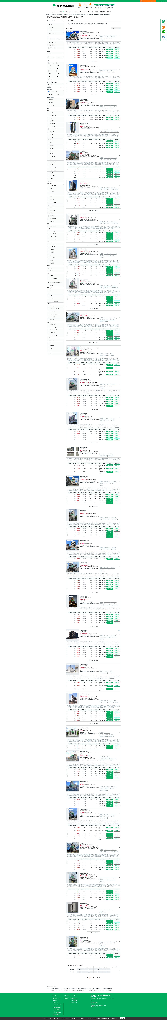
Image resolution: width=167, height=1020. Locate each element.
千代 (87, 65)
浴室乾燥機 (52, 249)
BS (50, 292)
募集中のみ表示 (52, 33)
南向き (51, 351)
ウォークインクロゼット (55, 278)
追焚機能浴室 (52, 246)
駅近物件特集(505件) (82, 988)
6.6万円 (80, 969)
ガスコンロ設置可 (53, 167)
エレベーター (52, 207)
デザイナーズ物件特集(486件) (94, 988)
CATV (51, 295)
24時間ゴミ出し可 (53, 329)
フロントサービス (53, 327)
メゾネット (52, 194)
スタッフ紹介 (95, 11)
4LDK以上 (51, 79)
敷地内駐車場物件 (57, 1007)
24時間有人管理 (53, 324)
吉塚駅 (84, 23)
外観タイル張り (53, 226)
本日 (57, 91)
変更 (62, 20)
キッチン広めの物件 (57, 1012)
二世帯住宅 (52, 153)
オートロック (52, 305)
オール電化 (52, 205)
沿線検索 (80, 7)
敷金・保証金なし (52, 42)
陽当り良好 (52, 120)
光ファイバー (52, 298)
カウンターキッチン (54, 239)
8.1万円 (89, 969)
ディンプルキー (53, 316)
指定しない (51, 91)
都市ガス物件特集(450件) (106, 988)
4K (49, 76)
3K (57, 71)
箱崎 (86, 248)
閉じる (122, 1018)
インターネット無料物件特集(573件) (69, 988)
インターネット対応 (54, 301)
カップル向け (52, 175)
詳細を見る (110, 49)
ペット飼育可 (52, 112)
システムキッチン (53, 236)
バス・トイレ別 (53, 244)
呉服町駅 (95, 23)
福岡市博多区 (83, 65)
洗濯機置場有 (52, 221)
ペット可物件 (73, 995)
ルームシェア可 (53, 170)
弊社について (69, 11)
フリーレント (52, 156)
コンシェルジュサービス (55, 335)
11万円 (97, 969)
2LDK (50, 71)
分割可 (51, 142)
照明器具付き (52, 210)
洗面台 (51, 255)
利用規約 (55, 1000)
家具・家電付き (53, 218)
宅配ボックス (52, 311)
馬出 (86, 313)
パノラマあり (52, 105)
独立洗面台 (52, 263)
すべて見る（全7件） (93, 210)
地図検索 (90, 7)
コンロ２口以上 (53, 231)
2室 (106, 972)
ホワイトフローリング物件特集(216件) (107, 990)
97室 (89, 972)
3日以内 (50, 94)
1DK (50, 65)
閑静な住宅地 (52, 123)
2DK (58, 68)
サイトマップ (55, 1002)
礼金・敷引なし (52, 45)
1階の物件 (52, 345)
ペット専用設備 (53, 115)
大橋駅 (102, 23)
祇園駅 (77, 23)
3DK (50, 73)
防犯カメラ (52, 319)
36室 (98, 972)
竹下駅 (80, 23)
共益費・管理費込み (53, 47)
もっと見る (117, 44)
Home (55, 11)
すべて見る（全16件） (93, 723)
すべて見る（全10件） (93, 244)
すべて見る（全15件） (93, 592)
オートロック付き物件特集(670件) (54, 988)
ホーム (54, 995)
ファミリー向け (53, 181)
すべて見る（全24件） (93, 95)
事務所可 (51, 134)
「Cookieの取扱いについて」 (105, 1018)
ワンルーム (51, 63)
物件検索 (60, 11)
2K (49, 68)
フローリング (52, 188)
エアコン (51, 268)
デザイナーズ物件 (74, 1000)
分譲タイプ (52, 145)
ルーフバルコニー (53, 202)
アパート (51, 24)
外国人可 (51, 164)
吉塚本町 (87, 379)
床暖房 (51, 270)
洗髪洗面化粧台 (53, 257)
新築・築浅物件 (74, 997)
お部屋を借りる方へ (78, 11)
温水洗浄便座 (52, 252)
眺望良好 (51, 150)
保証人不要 (52, 131)
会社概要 (55, 997)
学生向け (51, 172)
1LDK (58, 65)
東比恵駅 (73, 23)
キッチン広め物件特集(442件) (53, 990)
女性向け (51, 178)
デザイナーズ (52, 126)
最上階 (51, 348)
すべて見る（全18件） (93, 409)
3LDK (58, 73)
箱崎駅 (98, 23)
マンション (51, 27)
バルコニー (52, 199)
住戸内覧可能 (52, 332)
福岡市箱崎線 (83, 38)
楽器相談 (51, 118)
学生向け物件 (56, 1014)
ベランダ (51, 196)
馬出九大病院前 (90, 38)
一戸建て (51, 29)
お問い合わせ (110, 11)
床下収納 (51, 275)
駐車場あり (52, 340)
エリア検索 (85, 7)
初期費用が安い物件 (74, 998)
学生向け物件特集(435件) (65, 990)
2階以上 (51, 342)
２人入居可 (52, 137)
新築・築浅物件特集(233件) (92, 990)
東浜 (86, 31)
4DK (58, 76)
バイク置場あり (53, 215)
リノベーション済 (53, 129)
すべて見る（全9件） (93, 61)
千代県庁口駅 (89, 23)
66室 (81, 972)
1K (57, 63)
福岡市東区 (83, 31)
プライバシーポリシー (57, 998)
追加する (117, 49)
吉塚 (87, 99)
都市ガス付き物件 (74, 1002)
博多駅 (69, 23)
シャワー (51, 260)
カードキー (52, 159)
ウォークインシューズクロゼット (54, 282)
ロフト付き (52, 191)
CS (50, 290)
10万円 (106, 969)
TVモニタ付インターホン (55, 308)
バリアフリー (52, 139)
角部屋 (51, 353)
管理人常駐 (52, 148)
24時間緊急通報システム (55, 314)
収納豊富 (51, 285)
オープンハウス (53, 161)
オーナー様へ (87, 11)
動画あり (51, 102)
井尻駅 (106, 23)
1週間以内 (57, 94)
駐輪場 (51, 213)
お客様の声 (102, 11)
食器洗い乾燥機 (53, 233)
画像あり (51, 99)
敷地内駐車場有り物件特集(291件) (79, 990)
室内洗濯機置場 (53, 185)
